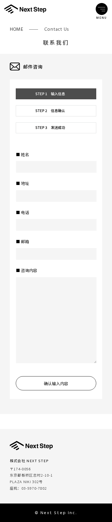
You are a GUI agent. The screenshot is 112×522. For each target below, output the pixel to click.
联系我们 (56, 42)
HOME (17, 29)
